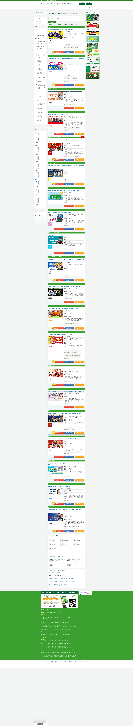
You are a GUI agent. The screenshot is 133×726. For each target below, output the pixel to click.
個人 (37, 212)
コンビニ (38, 30)
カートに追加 (80, 52)
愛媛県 (38, 183)
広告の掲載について (70, 661)
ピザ (37, 100)
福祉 (61, 584)
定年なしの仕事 (77, 47)
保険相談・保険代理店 (40, 73)
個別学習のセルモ (51, 507)
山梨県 (38, 167)
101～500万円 (49, 612)
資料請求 (59, 280)
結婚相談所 (38, 60)
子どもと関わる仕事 (67, 656)
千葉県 (38, 138)
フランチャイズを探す (45, 6)
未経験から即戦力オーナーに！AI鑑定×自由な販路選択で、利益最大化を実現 (64, 413)
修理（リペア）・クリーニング (41, 50)
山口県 (38, 192)
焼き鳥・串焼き (39, 115)
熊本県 (38, 199)
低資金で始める (77, 156)
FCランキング (77, 6)
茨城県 (38, 133)
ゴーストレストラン (39, 111)
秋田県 (38, 150)
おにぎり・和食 (44, 637)
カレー (38, 99)
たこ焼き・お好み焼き (40, 104)
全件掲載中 (65, 3)
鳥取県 (62, 647)
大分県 (38, 200)
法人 (37, 214)
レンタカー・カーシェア (40, 80)
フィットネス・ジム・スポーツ (41, 56)
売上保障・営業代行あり (71, 652)
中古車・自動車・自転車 (40, 35)
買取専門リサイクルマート (53, 209)
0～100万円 (38, 18)
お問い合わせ (81, 661)
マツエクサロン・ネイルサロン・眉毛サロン (41, 88)
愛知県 (38, 158)
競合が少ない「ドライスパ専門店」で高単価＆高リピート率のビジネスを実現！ (65, 235)
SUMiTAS (50, 484)
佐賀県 (52, 649)
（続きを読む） (68, 44)
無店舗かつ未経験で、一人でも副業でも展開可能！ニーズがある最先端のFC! (64, 286)
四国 (37, 179)
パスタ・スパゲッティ (40, 116)
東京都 (38, 139)
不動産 (56, 581)
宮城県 (38, 149)
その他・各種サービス (40, 61)
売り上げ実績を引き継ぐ (56, 655)
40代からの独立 (78, 127)
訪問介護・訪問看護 (69, 626)
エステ (38, 65)
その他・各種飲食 (39, 108)
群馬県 (56, 643)
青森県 (38, 147)
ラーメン (38, 95)
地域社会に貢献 (60, 656)
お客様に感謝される (73, 656)
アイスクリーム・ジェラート (41, 119)
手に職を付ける (73, 127)
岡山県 (38, 190)
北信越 (37, 161)
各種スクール (67, 622)
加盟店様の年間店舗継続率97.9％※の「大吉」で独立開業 (60, 29)
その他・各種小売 (44, 618)
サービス (37, 38)
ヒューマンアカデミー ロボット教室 (55, 256)
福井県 (38, 166)
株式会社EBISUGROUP (52, 460)
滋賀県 (38, 172)
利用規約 (65, 661)
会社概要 (52, 661)
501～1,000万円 (38, 21)
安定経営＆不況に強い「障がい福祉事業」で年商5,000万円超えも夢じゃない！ (65, 91)
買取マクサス (50, 436)
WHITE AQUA (50, 388)
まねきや (49, 410)
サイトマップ (76, 661)
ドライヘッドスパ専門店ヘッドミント (55, 232)
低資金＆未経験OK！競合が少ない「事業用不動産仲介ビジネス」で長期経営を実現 (65, 190)
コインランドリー (39, 57)
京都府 (38, 173)
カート (91, 7)
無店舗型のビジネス (66, 453)
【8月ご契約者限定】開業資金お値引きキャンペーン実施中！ (61, 334)
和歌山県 (38, 177)
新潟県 (49, 642)
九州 (37, 194)
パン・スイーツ (39, 107)
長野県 (38, 168)
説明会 (67, 6)
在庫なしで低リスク (66, 358)
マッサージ (38, 68)
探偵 (37, 76)
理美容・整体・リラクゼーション (41, 52)
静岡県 (38, 157)
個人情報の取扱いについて (58, 661)
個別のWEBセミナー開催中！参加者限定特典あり (58, 114)
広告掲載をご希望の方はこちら (86, 2)
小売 (37, 29)
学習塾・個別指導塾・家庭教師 (41, 42)
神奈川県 (38, 140)
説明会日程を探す (69, 52)
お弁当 (76, 633)
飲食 (37, 90)
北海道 (37, 142)
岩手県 (38, 148)
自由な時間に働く (66, 130)
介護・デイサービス (39, 48)
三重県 (38, 159)
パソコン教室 (39, 84)
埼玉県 (38, 137)
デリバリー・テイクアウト (40, 112)
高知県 (38, 184)
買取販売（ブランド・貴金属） (40, 47)
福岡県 (49, 649)
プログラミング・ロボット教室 (41, 86)
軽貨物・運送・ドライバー (40, 72)
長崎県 (38, 198)
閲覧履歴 (89, 7)
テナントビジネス (51, 187)
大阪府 (38, 174)
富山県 (38, 164)
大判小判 (49, 332)
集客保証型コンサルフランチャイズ (54, 137)
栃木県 (38, 134)
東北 (37, 145)
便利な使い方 (47, 661)
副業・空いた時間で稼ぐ (71, 156)
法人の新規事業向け (74, 78)
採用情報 (86, 661)
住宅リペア (50, 111)
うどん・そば (39, 96)
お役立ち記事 (83, 6)
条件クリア (40, 724)
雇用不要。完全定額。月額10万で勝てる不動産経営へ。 (60, 486)
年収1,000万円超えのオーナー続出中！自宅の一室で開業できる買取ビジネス (64, 438)
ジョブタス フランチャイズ (53, 88)
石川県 (38, 165)
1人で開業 (72, 47)
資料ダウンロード (59, 52)
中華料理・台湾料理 (39, 120)
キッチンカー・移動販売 (54, 634)
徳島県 (38, 181)
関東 (37, 132)
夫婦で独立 (71, 352)
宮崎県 (38, 201)
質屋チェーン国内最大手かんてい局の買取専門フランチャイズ (61, 212)
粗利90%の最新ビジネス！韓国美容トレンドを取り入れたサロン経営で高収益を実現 (66, 391)
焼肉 (67, 633)
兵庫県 (38, 175)
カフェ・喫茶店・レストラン (41, 103)
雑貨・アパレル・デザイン (40, 34)
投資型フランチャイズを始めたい (46, 655)
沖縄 (37, 204)
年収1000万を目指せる (73, 104)
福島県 (68, 640)
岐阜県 (38, 156)
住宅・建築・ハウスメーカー (41, 77)
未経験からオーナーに (67, 47)
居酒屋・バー (54, 633)
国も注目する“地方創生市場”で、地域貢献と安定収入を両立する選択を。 (63, 308)
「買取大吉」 (50, 27)
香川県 (38, 182)
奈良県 (38, 176)
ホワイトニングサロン (40, 69)
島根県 (38, 189)
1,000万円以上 (38, 23)
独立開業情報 (72, 6)
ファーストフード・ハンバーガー (41, 92)
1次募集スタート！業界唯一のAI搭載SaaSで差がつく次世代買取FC (62, 368)
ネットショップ (39, 64)
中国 (37, 186)
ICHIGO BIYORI (51, 365)
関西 (37, 170)
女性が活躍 (75, 352)
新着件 (69, 3)
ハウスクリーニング (39, 40)
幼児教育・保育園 (39, 43)
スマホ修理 (74, 626)
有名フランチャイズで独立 (67, 78)
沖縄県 (72, 649)
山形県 (38, 151)
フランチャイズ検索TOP (46, 609)
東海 (37, 154)
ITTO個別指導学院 (51, 163)
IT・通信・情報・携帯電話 (40, 54)
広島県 (38, 191)
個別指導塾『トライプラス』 (53, 56)
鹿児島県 (38, 202)
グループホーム (39, 81)
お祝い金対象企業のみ (39, 215)
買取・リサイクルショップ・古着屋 (41, 32)
